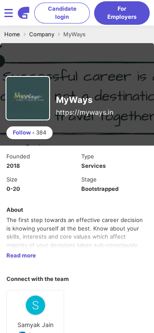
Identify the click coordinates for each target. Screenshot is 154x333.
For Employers (121, 12)
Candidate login (62, 12)
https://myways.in (84, 112)
